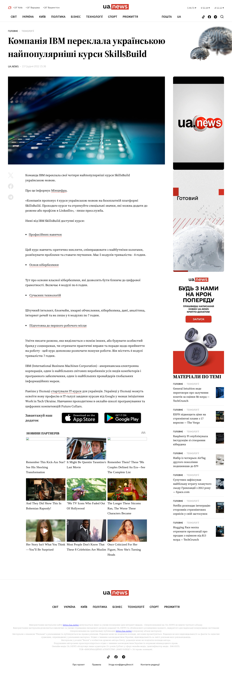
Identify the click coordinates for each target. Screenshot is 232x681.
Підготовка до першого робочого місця (58, 325)
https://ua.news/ (71, 625)
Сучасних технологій (45, 295)
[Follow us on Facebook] (209, 17)
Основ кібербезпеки (44, 265)
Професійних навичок (45, 234)
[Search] (222, 17)
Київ (42, 17)
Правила (96, 664)
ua (179, 17)
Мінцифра (59, 190)
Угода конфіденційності (121, 664)
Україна (28, 17)
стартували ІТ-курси (66, 391)
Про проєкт (79, 664)
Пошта (167, 17)
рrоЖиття (130, 17)
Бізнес (76, 17)
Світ (14, 17)
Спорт (112, 17)
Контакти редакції (150, 664)
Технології (94, 17)
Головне (13, 31)
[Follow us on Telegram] (215, 17)
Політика (58, 17)
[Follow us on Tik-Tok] (203, 17)
